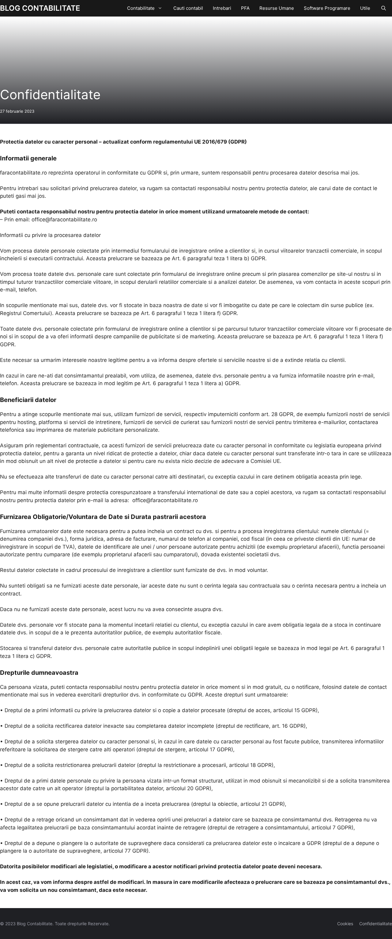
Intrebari (222, 8)
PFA (245, 8)
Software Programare (327, 8)
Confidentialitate (375, 923)
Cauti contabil (188, 8)
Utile (365, 8)
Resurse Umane (276, 8)
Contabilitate (141, 8)
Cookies (345, 923)
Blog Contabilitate (40, 8)
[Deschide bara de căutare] (383, 8)
